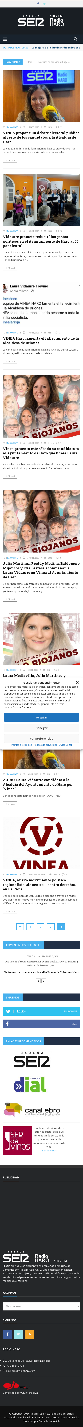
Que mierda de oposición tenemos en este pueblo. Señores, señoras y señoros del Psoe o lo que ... (41, 963)
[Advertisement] (41, 1214)
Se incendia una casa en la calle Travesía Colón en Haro (41, 972)
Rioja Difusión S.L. (40, 1413)
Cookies (65, 1417)
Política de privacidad (46, 744)
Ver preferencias (41, 738)
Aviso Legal (65, 744)
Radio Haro (12, 127)
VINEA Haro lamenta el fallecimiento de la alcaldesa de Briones (41, 340)
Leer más (10, 160)
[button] (77, 682)
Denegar (41, 728)
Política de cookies (21, 744)
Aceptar (41, 717)
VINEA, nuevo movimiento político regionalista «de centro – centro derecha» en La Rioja (39, 884)
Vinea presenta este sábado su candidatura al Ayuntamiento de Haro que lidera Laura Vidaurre (41, 453)
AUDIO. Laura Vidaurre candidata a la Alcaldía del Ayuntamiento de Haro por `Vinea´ (38, 784)
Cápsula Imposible (49, 1421)
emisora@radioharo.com (20, 1371)
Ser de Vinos (49, 1150)
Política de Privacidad (31, 1417)
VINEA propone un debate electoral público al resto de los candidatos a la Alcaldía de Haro (41, 137)
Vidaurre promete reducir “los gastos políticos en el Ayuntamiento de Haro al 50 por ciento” (40, 241)
